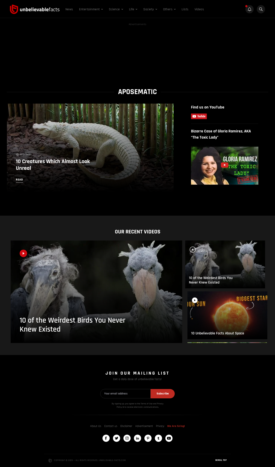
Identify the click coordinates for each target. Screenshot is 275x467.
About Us (95, 426)
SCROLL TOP (221, 460)
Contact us (110, 426)
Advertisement (144, 426)
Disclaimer (126, 426)
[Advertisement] (137, 53)
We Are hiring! (176, 426)
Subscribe (163, 394)
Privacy (160, 426)
